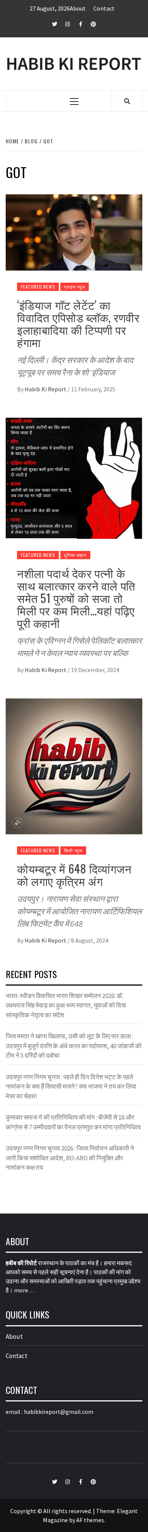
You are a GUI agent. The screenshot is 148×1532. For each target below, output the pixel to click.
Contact (104, 8)
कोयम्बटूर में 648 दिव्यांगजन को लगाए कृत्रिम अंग (74, 874)
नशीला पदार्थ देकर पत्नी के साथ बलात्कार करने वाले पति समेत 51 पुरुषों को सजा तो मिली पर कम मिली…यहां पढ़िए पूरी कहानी (76, 598)
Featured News (38, 286)
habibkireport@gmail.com (58, 1411)
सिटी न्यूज (73, 850)
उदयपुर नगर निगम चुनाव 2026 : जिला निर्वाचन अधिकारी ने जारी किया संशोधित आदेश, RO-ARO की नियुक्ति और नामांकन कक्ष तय (70, 1158)
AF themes (90, 1520)
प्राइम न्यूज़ (74, 286)
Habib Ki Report (46, 389)
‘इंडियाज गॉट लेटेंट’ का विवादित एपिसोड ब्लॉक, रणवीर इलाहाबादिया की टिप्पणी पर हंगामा (78, 323)
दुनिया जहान (75, 555)
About (78, 8)
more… (24, 1290)
